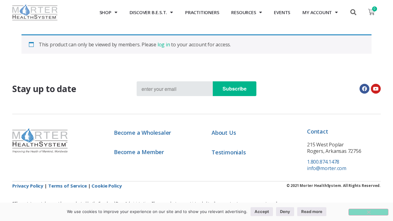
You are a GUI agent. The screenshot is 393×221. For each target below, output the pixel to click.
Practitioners (202, 12)
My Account (317, 12)
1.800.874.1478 (323, 161)
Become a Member (139, 152)
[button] (353, 12)
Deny (285, 211)
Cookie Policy (106, 186)
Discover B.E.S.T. (148, 12)
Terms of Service (67, 186)
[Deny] (368, 212)
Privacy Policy (27, 186)
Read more (311, 211)
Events (282, 12)
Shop (105, 12)
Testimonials (229, 152)
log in (164, 44)
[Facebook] (364, 89)
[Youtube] (376, 89)
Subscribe (235, 88)
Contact (317, 131)
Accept (262, 211)
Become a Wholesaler (142, 132)
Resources (243, 12)
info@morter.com (326, 168)
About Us (224, 132)
